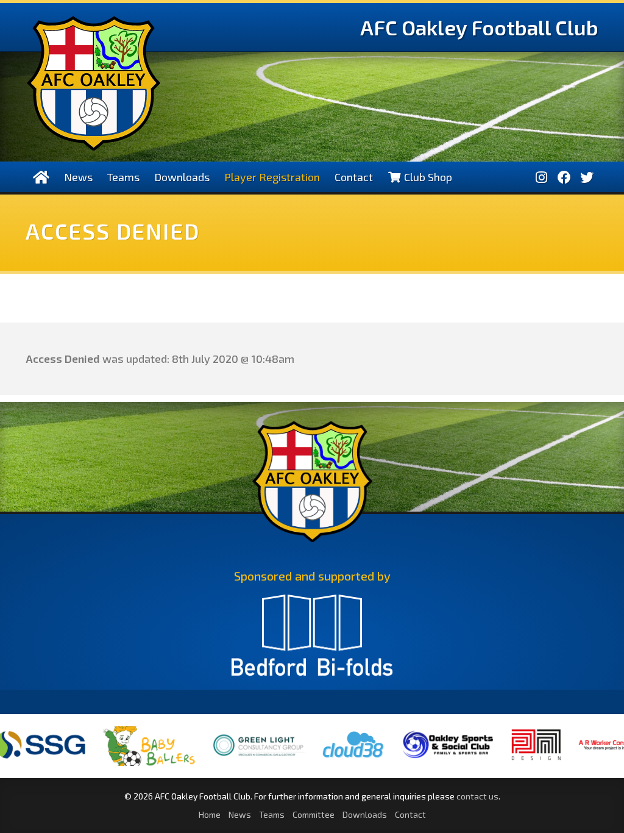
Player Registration (272, 177)
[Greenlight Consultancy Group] (233, 764)
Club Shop (427, 177)
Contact (354, 177)
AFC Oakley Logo (93, 83)
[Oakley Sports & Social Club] (422, 758)
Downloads (182, 177)
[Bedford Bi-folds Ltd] (312, 641)
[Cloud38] (327, 759)
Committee (313, 814)
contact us (477, 796)
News (78, 177)
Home (210, 814)
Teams (123, 177)
